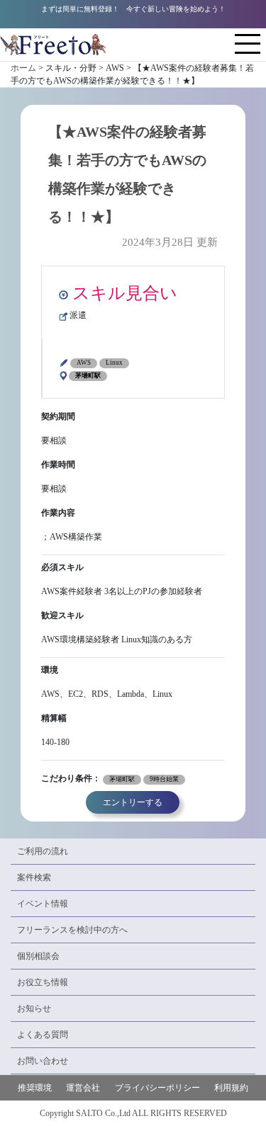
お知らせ (34, 1008)
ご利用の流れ (42, 851)
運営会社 (83, 1088)
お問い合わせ (42, 1061)
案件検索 (34, 877)
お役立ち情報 (42, 982)
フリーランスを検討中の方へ (72, 930)
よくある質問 (42, 1035)
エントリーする (132, 802)
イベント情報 (42, 904)
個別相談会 (38, 956)
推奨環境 (35, 1088)
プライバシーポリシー (157, 1088)
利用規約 (231, 1088)
